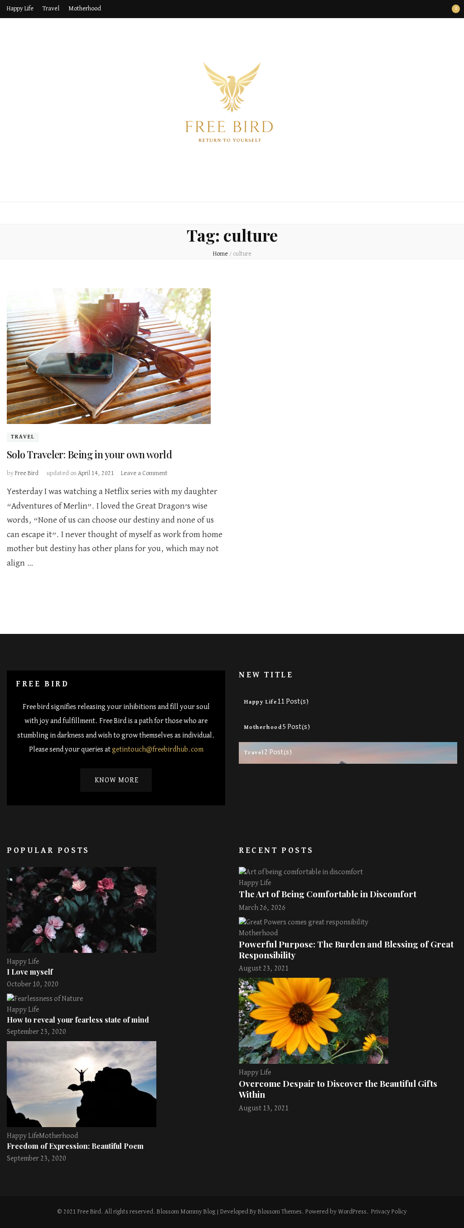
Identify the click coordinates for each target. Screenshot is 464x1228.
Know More (117, 780)
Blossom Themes (280, 1212)
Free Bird (27, 473)
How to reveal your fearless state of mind (78, 1019)
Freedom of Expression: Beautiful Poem (75, 1146)
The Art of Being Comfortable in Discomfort (327, 894)
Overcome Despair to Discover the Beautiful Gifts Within (338, 1089)
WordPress (352, 1212)
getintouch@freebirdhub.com (157, 749)
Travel (51, 8)
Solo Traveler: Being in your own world (89, 454)
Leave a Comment (144, 473)
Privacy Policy (389, 1212)
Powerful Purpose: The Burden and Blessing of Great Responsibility (346, 949)
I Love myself (30, 971)
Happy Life (20, 8)
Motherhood (84, 8)
